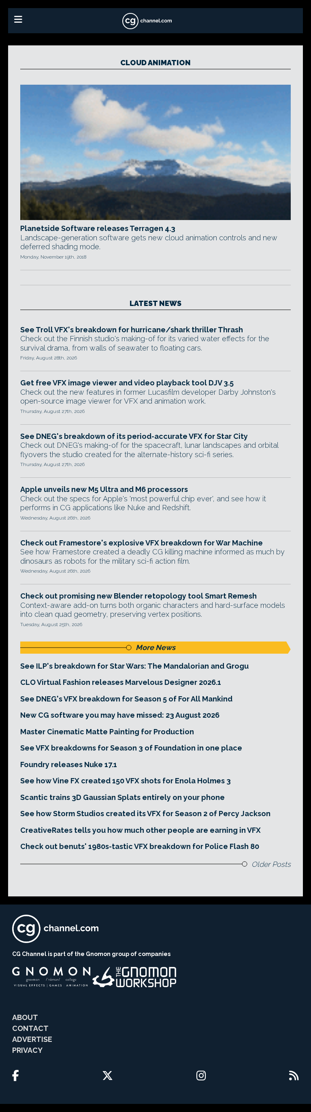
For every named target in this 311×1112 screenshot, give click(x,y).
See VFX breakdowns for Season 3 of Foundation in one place (131, 748)
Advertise (32, 1039)
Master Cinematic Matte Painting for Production (107, 731)
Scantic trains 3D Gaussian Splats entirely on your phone (122, 797)
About (25, 1017)
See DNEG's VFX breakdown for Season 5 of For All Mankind (126, 699)
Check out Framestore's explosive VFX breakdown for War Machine (141, 543)
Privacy (27, 1050)
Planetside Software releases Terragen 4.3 (97, 228)
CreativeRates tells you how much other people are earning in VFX (140, 830)
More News (155, 647)
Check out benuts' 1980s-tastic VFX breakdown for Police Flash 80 (139, 846)
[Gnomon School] (51, 977)
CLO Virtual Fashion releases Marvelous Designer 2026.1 (120, 682)
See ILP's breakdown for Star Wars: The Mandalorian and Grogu (134, 666)
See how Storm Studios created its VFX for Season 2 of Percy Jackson (145, 813)
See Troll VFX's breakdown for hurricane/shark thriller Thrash (131, 329)
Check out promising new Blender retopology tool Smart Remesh (138, 596)
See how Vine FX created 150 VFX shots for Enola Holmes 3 (125, 780)
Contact (30, 1028)
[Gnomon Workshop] (134, 977)
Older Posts (271, 864)
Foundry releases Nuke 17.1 (68, 764)
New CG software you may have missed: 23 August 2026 (119, 715)
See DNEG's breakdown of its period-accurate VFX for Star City (134, 436)
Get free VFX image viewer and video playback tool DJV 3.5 (127, 383)
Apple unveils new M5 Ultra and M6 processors (104, 489)
